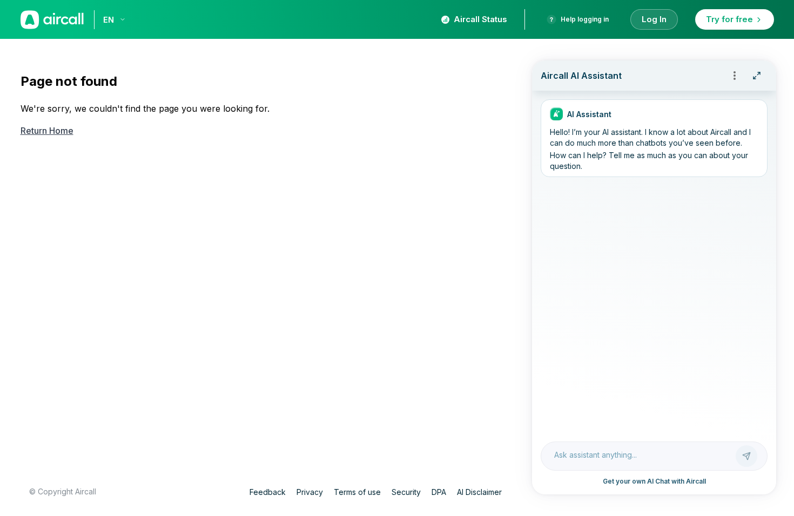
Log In (654, 19)
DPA (439, 492)
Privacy (310, 492)
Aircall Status (480, 19)
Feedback (268, 492)
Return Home (47, 130)
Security (406, 492)
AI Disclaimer (479, 492)
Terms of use (357, 492)
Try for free (729, 19)
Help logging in (585, 19)
